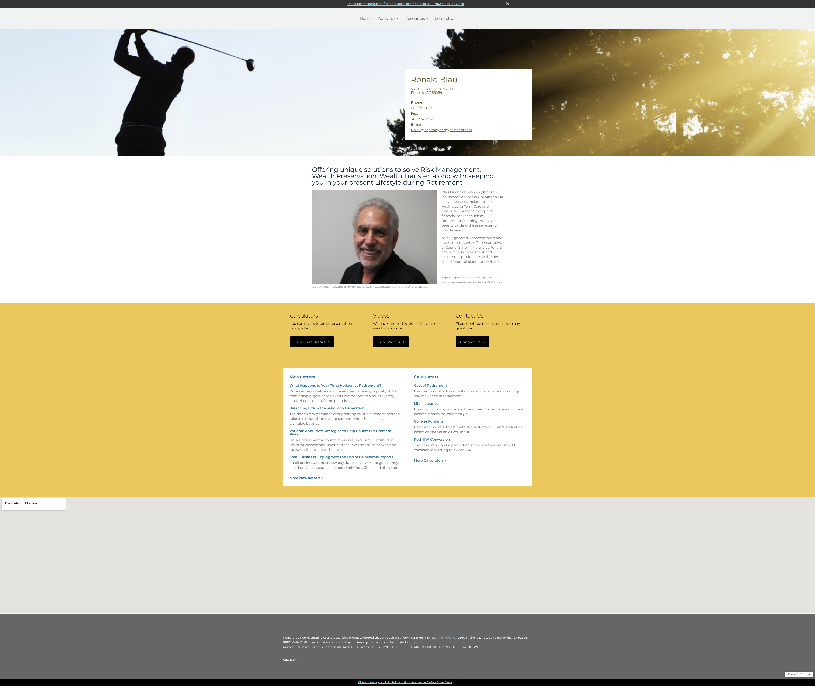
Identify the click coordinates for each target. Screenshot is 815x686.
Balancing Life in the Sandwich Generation (326, 408)
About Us (387, 18)
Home (366, 18)
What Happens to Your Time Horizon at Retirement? (335, 386)
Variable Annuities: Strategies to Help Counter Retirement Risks (340, 432)
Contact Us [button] (470, 342)
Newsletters (302, 376)
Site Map (290, 660)
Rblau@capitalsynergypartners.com (441, 130)
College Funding (428, 421)
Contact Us (444, 18)
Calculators (426, 376)
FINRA (443, 638)
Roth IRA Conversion (432, 439)
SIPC (452, 638)
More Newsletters (306, 478)
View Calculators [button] (309, 342)
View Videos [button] (388, 342)
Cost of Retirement (430, 386)
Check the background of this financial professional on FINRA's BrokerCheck (405, 4)
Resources (415, 18)
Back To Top (797, 674)
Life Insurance (426, 404)
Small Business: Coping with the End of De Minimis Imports (341, 457)
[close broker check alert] (507, 4)
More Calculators (430, 460)
